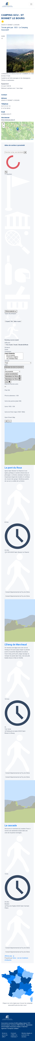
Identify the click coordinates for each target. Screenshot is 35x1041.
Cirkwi (14, 958)
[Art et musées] (14, 355)
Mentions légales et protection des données (27, 1034)
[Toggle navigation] (31, 4)
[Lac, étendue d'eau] (14, 359)
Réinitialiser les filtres (11, 376)
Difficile (25, 345)
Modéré (21, 345)
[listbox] (18, 363)
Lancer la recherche (11, 374)
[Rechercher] (6, 172)
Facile (15, 345)
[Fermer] (5, 386)
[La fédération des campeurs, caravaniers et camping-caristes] (7, 6)
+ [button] (3, 124)
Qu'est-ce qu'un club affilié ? (4, 1034)
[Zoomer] (6, 421)
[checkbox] (17, 193)
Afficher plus (9, 956)
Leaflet (31, 139)
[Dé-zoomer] (9, 421)
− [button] (3, 126)
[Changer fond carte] (9, 381)
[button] (17, 389)
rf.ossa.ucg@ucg (6, 114)
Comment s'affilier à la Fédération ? (14, 1034)
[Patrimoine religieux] (14, 357)
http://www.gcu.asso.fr (8, 120)
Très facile (9, 345)
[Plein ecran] (6, 381)
